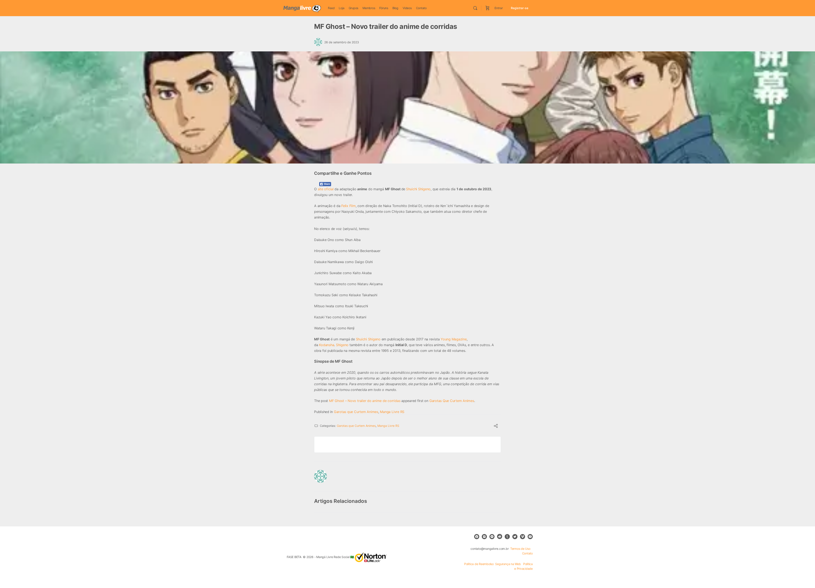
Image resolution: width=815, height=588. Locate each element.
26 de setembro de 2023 (341, 42)
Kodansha (326, 345)
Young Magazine (454, 339)
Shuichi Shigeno (418, 189)
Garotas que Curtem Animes (356, 412)
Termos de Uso (520, 548)
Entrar (499, 8)
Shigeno (342, 345)
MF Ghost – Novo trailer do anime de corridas (364, 401)
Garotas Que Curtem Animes (451, 401)
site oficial (326, 189)
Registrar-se (519, 8)
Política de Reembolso (479, 564)
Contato (527, 553)
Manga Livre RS (392, 412)
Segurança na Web (508, 564)
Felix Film (348, 206)
